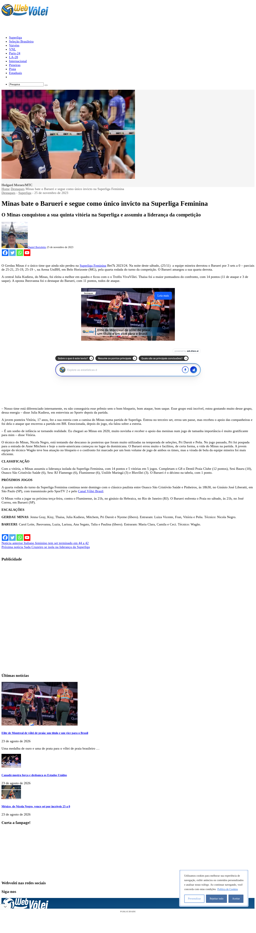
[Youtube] (27, 252)
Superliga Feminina (93, 265)
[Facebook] (5, 252)
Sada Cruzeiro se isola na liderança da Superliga (45, 547)
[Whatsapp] (19, 252)
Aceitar (236, 898)
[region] (214, 888)
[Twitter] (12, 252)
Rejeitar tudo (216, 898)
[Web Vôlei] (24, 14)
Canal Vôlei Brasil (90, 491)
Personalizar (194, 898)
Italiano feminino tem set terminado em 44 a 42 (45, 543)
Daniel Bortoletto (37, 247)
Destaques (18, 189)
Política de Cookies (227, 889)
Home (5, 189)
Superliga (24, 193)
